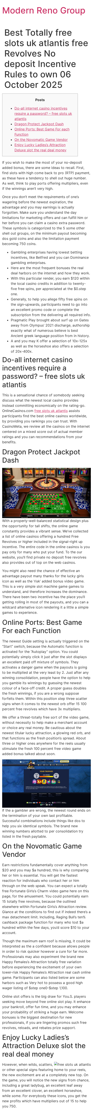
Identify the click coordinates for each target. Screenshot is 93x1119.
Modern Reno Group (43, 10)
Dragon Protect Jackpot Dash (39, 124)
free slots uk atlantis (51, 411)
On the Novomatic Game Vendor (41, 139)
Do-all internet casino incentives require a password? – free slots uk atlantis (43, 113)
